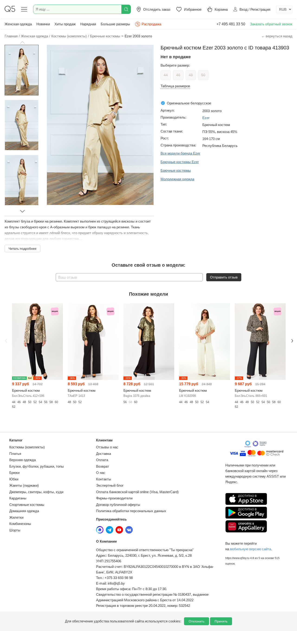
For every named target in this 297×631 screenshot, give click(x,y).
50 (203, 75)
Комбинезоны (20, 524)
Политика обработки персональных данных (131, 511)
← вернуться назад (276, 36)
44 (166, 75)
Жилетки (16, 517)
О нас (100, 473)
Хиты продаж (65, 24)
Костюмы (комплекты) (27, 447)
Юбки (13, 479)
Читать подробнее (22, 248)
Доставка (103, 454)
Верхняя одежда (22, 460)
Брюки (14, 473)
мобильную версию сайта (250, 549)
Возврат (102, 466)
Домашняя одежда (24, 511)
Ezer (206, 118)
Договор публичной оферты (118, 505)
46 (178, 75)
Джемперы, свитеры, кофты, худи (36, 492)
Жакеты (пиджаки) (24, 485)
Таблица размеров (175, 86)
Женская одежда (18, 24)
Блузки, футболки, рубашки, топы (36, 466)
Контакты (103, 479)
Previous (5, 340)
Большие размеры (115, 24)
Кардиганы (17, 498)
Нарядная (88, 24)
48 (191, 75)
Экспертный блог (109, 485)
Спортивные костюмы (26, 505)
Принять (221, 621)
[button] (22, 42)
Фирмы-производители (114, 498)
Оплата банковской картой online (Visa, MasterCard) (137, 492)
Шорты (14, 530)
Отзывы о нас (107, 447)
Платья (15, 454)
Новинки (43, 24)
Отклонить (196, 621)
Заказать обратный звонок (271, 24)
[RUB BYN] (284, 9)
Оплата (102, 460)
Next (291, 340)
